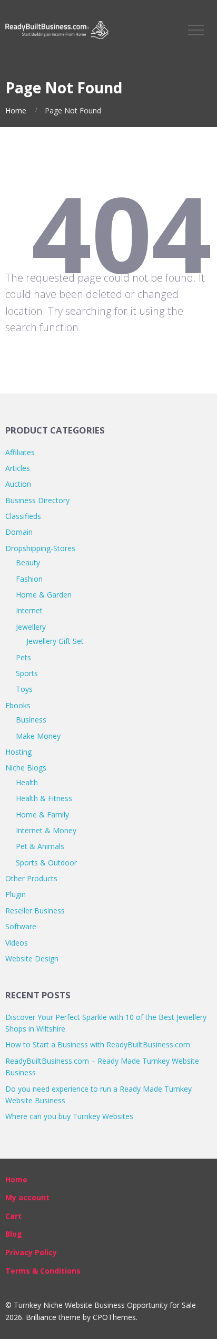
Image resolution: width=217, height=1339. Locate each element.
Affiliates (20, 452)
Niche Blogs (25, 768)
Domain (19, 532)
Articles (17, 468)
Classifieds (23, 516)
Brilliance (41, 1317)
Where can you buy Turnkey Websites (69, 1116)
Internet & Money (46, 830)
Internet (29, 610)
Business (31, 720)
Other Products (31, 878)
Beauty (28, 562)
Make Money (38, 736)
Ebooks (18, 705)
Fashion (29, 579)
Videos (16, 943)
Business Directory (37, 500)
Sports (27, 673)
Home (15, 110)
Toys (24, 689)
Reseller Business (35, 910)
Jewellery (31, 627)
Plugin (15, 894)
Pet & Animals (40, 846)
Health (27, 782)
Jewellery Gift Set (55, 641)
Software (20, 926)
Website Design (31, 958)
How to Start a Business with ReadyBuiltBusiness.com (97, 1044)
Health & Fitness (44, 798)
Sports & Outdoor (46, 863)
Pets (23, 657)
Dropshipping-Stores (40, 548)
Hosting (18, 752)
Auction (18, 484)
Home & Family (42, 815)
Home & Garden (44, 595)
